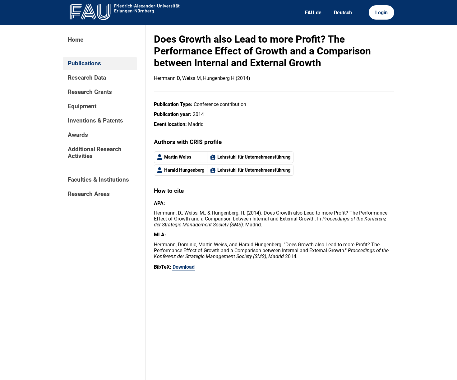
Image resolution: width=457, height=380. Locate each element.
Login (381, 13)
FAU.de (313, 13)
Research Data (87, 77)
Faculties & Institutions (98, 179)
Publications (84, 63)
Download (184, 267)
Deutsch (343, 13)
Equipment (82, 106)
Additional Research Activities (95, 153)
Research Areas (89, 194)
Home (75, 39)
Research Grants (90, 92)
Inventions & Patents (95, 120)
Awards (78, 135)
